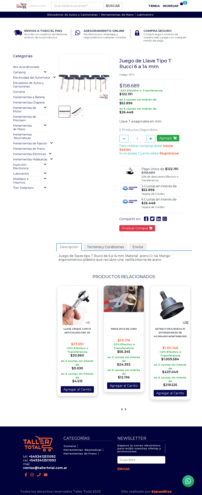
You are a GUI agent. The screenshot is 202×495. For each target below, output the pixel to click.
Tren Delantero (23, 188)
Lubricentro (145, 14)
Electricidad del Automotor (31, 77)
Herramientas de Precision (24, 118)
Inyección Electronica (20, 166)
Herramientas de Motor (24, 109)
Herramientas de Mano (117, 14)
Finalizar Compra (135, 228)
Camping (19, 72)
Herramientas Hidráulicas (30, 159)
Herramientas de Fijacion (30, 143)
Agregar (166, 138)
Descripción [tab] (69, 247)
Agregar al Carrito (77, 389)
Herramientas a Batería (29, 97)
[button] (104, 79)
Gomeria (19, 92)
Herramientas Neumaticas (22, 136)
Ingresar (171, 6)
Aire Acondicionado (26, 67)
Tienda (154, 6)
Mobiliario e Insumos (21, 180)
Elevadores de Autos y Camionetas (72, 14)
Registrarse (169, 153)
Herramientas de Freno (29, 149)
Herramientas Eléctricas (29, 154)
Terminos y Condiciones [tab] (105, 247)
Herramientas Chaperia (29, 102)
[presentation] (122, 409)
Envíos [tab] (138, 247)
